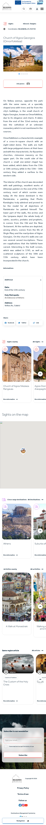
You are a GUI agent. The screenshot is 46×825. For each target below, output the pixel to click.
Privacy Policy (23, 788)
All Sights (36, 342)
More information (9, 701)
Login (37, 9)
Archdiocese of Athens (14, 298)
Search (23, 8)
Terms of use (23, 794)
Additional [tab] (9, 280)
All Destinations (34, 500)
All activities (35, 569)
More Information (9, 399)
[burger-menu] (42, 8)
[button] (23, 58)
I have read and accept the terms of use (21, 746)
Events (30, 8)
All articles (36, 650)
